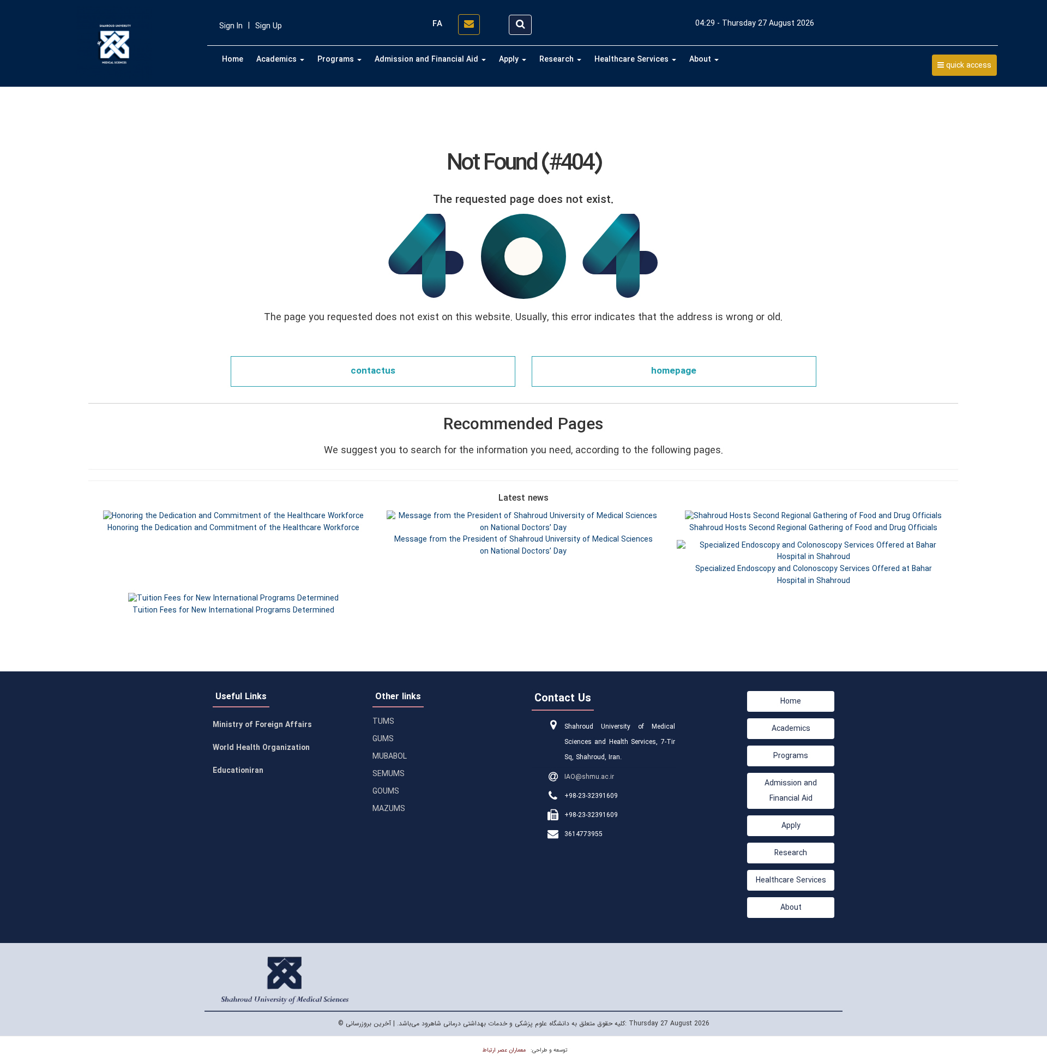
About (701, 59)
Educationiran (238, 771)
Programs (336, 59)
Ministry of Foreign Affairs (262, 725)
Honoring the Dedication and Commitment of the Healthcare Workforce (233, 528)
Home (232, 59)
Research (557, 59)
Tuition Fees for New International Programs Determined (233, 610)
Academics (277, 59)
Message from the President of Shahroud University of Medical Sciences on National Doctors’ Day (523, 545)
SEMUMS (388, 774)
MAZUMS (388, 809)
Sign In (231, 26)
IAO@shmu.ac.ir (589, 777)
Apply (510, 59)
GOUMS (385, 791)
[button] (964, 65)
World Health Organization (261, 748)
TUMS (383, 722)
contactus (373, 371)
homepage (673, 371)
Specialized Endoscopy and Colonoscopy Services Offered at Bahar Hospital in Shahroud (813, 575)
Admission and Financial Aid (427, 59)
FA (437, 24)
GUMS (383, 739)
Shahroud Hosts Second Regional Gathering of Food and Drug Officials (813, 528)
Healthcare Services (632, 59)
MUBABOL (389, 756)
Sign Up (268, 26)
